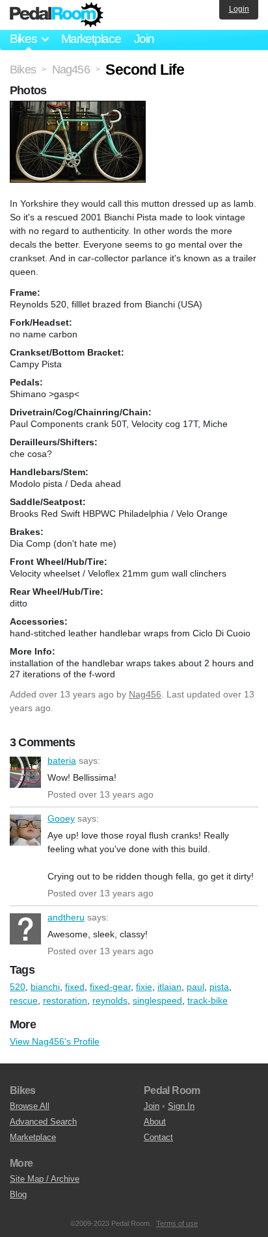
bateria (25, 772)
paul (195, 987)
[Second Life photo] (79, 107)
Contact (158, 1137)
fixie (144, 987)
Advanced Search (43, 1121)
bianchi (45, 987)
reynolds (109, 1000)
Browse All (29, 1106)
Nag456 (145, 694)
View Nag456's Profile (55, 1041)
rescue (24, 1000)
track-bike (207, 1000)
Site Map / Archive (44, 1179)
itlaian (169, 987)
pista (219, 987)
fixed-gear (110, 987)
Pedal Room (56, 15)
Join (144, 39)
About (155, 1121)
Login (239, 9)
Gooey (25, 830)
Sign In (181, 1106)
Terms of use (177, 1223)
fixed (75, 987)
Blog (18, 1194)
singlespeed (157, 1000)
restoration (65, 1000)
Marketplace (91, 39)
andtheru (25, 928)
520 (17, 987)
